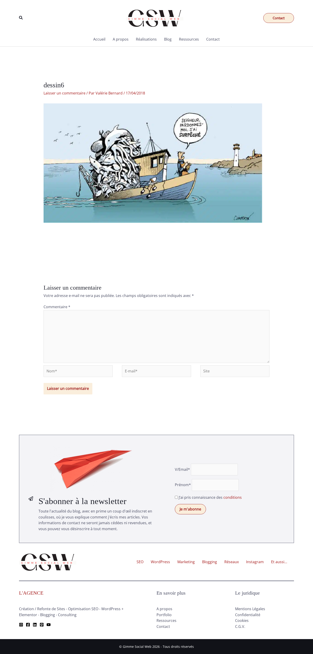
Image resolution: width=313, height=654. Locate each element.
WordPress (160, 562)
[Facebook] (28, 625)
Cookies (242, 620)
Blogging (209, 562)
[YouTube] (49, 625)
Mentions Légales (250, 608)
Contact (213, 39)
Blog (168, 39)
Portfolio (164, 614)
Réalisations (146, 39)
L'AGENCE (31, 593)
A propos (121, 39)
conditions (232, 497)
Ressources (189, 39)
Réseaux (231, 562)
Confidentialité (247, 614)
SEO (140, 562)
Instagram (255, 562)
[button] (21, 18)
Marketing (186, 562)
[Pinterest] (42, 625)
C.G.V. (240, 626)
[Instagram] (21, 625)
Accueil (99, 39)
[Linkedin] (35, 625)
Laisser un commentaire (64, 93)
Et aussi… (279, 562)
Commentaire (57, 306)
